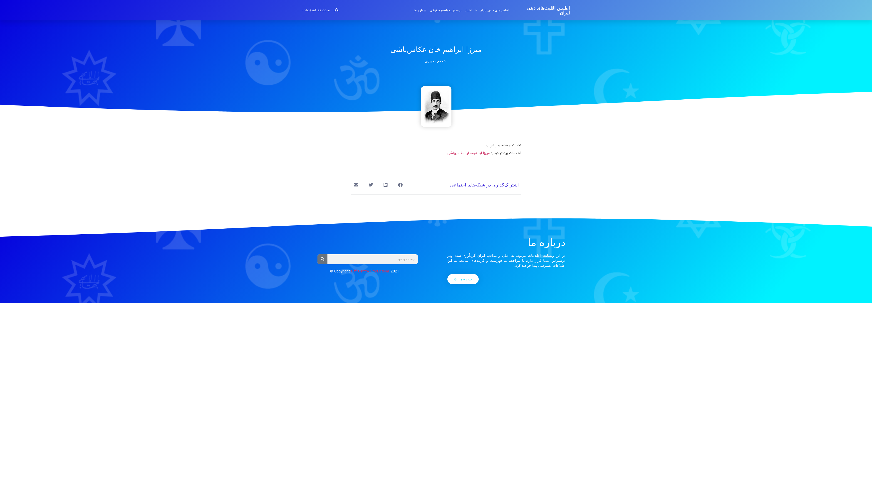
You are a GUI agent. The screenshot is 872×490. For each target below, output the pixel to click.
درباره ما (420, 10)
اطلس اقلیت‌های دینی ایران (548, 10)
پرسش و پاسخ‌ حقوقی (445, 10)
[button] (400, 185)
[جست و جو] (322, 259)
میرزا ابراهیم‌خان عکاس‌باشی (468, 153)
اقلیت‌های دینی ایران (494, 10)
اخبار (468, 10)
